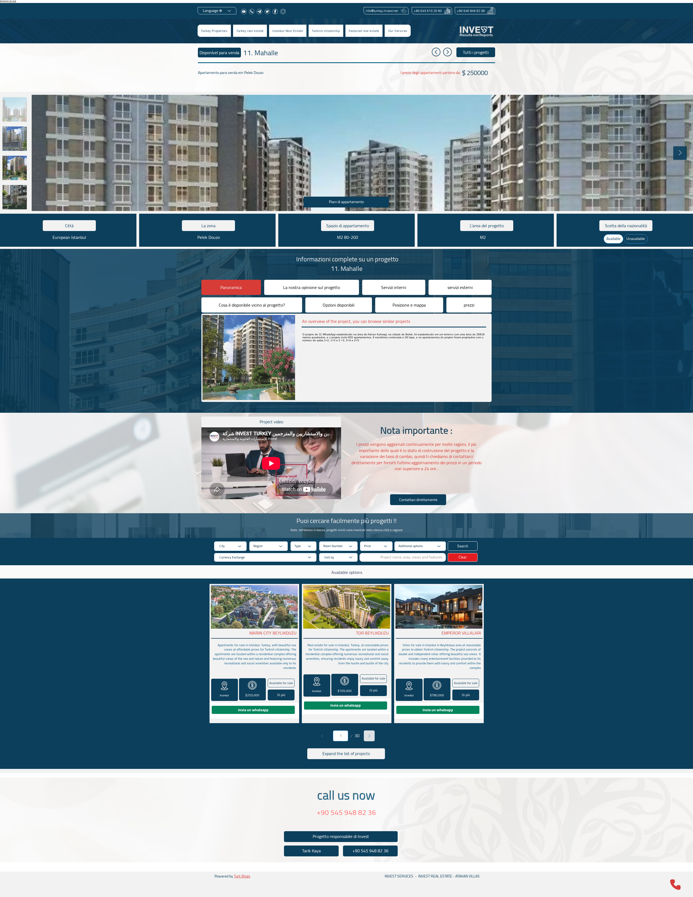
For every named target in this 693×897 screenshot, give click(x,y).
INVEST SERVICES (399, 876)
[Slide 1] (344, 818)
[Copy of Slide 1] (349, 818)
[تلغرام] (259, 11)
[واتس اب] (251, 11)
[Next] (369, 735)
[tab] (231, 287)
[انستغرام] (283, 11)
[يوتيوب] (244, 11)
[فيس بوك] (275, 11)
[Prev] (322, 735)
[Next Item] (680, 153)
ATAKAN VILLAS (467, 876)
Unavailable (635, 238)
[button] (250, 31)
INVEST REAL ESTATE (435, 876)
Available (613, 238)
